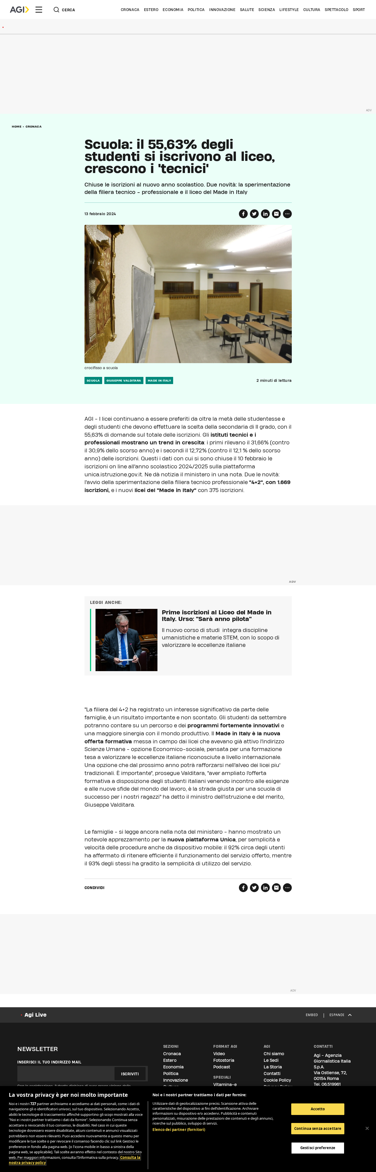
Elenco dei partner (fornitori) (178, 1129)
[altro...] (287, 213)
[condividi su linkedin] (265, 213)
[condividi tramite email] (276, 213)
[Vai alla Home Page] (19, 9)
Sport (359, 9)
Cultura (311, 9)
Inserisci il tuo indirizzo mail (49, 1062)
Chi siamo (274, 1053)
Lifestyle (289, 9)
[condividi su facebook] (243, 213)
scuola (93, 380)
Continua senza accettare (317, 1128)
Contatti (272, 1073)
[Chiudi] (367, 1128)
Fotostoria (223, 1060)
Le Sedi (271, 1060)
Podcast (221, 1067)
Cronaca (130, 9)
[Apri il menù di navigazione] (38, 9)
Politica (196, 9)
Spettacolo (336, 9)
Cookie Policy (277, 1080)
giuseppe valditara (124, 380)
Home (16, 126)
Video (219, 1053)
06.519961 (331, 1084)
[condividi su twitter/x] (254, 213)
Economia (173, 9)
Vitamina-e (225, 1084)
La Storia (273, 1067)
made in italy (159, 380)
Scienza (266, 9)
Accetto (318, 1108)
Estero (151, 9)
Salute (247, 9)
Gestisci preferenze (317, 1147)
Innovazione (222, 9)
